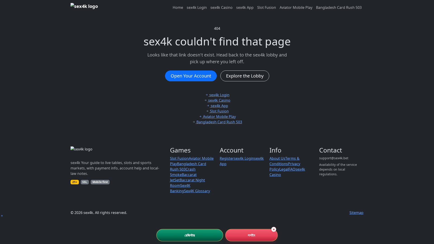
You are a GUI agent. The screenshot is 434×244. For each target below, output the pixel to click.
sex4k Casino (221, 7)
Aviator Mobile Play (296, 7)
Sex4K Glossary (197, 190)
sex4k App (245, 7)
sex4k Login (197, 7)
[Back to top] (2, 216)
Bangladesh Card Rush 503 (339, 7)
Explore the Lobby (245, 76)
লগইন (251, 235)
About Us (277, 158)
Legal (283, 169)
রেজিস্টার (190, 235)
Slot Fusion (266, 7)
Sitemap (356, 212)
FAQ (291, 169)
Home (178, 7)
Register (227, 158)
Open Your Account (191, 76)
